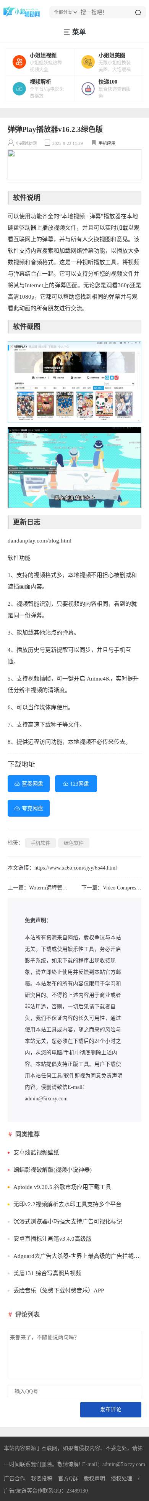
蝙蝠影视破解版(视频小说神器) (52, 1170)
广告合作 (14, 1478)
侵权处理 (121, 1478)
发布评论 (110, 1409)
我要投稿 (41, 1478)
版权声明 (94, 1478)
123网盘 (79, 784)
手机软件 (40, 843)
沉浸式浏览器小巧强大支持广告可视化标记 (67, 1221)
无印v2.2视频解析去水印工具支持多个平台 (67, 1204)
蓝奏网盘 (32, 784)
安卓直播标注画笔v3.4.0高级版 (52, 1239)
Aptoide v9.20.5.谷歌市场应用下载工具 (62, 1187)
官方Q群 (68, 1478)
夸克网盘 (32, 808)
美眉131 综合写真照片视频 (47, 1273)
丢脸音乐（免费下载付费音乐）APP (58, 1290)
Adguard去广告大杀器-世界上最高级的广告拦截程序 (77, 1256)
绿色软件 (74, 843)
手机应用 (107, 143)
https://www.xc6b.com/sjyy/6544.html (75, 868)
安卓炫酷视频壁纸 (36, 1152)
